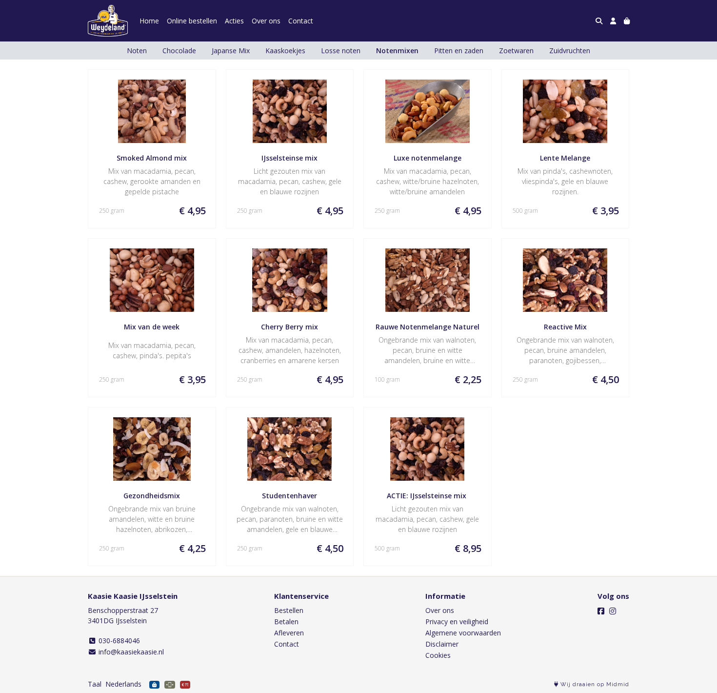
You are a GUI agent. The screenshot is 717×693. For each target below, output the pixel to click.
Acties (234, 20)
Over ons (266, 20)
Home (149, 20)
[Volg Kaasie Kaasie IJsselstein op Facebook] (601, 611)
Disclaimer (441, 644)
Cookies (438, 655)
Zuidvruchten (569, 50)
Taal (94, 684)
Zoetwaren (516, 50)
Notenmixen (397, 50)
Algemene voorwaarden (463, 632)
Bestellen (288, 610)
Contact (300, 20)
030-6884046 (118, 640)
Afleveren (289, 632)
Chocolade (179, 50)
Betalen (286, 621)
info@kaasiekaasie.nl (130, 651)
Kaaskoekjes (285, 50)
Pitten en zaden (458, 50)
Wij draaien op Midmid (593, 684)
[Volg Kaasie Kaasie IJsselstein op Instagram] (612, 611)
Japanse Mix (231, 50)
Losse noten (340, 50)
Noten (137, 50)
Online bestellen (192, 20)
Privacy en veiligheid (456, 621)
